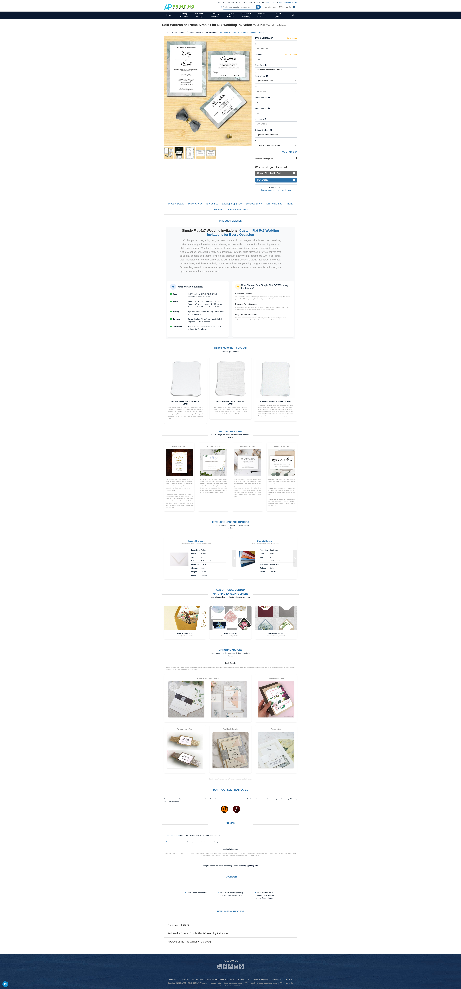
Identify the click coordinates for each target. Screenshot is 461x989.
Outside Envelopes (262, 130)
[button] (234, 558)
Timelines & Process (237, 209)
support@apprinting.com (287, 2)
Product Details (176, 203)
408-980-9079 (271, 2)
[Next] (249, 91)
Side (256, 87)
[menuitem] (168, 15)
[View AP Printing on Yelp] (241, 966)
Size (256, 44)
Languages (259, 119)
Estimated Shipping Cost (264, 159)
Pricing (289, 203)
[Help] (265, 65)
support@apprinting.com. (248, 866)
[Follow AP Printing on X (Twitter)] (219, 966)
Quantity (258, 55)
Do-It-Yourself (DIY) (178, 925)
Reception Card (261, 98)
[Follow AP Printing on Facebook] (225, 966)
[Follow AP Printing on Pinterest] (230, 966)
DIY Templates (274, 203)
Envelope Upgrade (232, 203)
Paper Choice (195, 203)
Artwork (258, 141)
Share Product (292, 38)
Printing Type (260, 76)
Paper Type (259, 65)
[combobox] (276, 70)
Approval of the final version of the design (190, 941)
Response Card (261, 108)
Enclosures (212, 203)
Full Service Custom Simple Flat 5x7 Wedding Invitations (198, 933)
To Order (218, 209)
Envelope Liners (254, 203)
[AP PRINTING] (179, 7)
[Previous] (166, 91)
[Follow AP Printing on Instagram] (236, 966)
